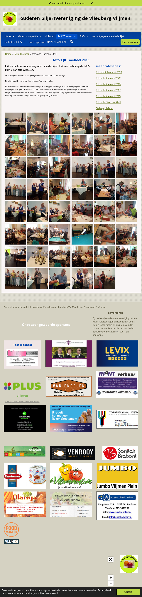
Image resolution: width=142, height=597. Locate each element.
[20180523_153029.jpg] (15, 234)
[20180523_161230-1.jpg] (82, 278)
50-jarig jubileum (104, 108)
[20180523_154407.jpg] (15, 278)
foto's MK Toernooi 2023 (109, 72)
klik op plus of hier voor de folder (22, 401)
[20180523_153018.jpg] (104, 145)
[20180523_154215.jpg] (82, 167)
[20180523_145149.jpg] (104, 123)
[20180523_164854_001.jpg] (104, 212)
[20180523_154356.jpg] (15, 190)
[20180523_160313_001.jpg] (82, 190)
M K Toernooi (22, 54)
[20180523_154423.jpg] (38, 278)
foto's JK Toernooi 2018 (44, 54)
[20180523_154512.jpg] (60, 190)
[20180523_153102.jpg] (126, 256)
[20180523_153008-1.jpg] (38, 234)
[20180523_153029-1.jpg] (82, 256)
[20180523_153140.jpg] (60, 167)
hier (117, 331)
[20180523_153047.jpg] (126, 145)
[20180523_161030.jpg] (15, 212)
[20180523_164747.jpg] (126, 212)
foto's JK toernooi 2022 (108, 78)
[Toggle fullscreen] (111, 559)
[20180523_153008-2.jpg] (60, 256)
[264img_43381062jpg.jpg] (82, 234)
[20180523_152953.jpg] (82, 145)
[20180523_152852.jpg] (126, 234)
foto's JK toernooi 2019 (108, 84)
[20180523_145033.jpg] (60, 123)
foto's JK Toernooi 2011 (108, 102)
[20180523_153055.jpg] (15, 167)
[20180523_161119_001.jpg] (38, 212)
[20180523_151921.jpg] (38, 145)
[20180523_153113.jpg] (104, 256)
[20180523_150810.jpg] (82, 123)
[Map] (59, 571)
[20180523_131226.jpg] (38, 256)
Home (8, 54)
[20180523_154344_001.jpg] (126, 167)
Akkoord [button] (128, 592)
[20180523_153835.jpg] (38, 167)
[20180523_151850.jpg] (15, 145)
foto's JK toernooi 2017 (108, 90)
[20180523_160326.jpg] (104, 190)
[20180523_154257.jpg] (104, 167)
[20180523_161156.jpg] (60, 212)
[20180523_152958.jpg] (15, 256)
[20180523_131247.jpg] (15, 123)
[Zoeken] (71, 41)
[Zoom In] (111, 577)
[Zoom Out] (111, 583)
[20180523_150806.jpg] (38, 123)
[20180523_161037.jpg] (60, 278)
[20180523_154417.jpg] (38, 190)
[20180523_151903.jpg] (126, 123)
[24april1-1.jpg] (60, 234)
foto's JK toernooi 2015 (108, 96)
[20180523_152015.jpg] (60, 145)
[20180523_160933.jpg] (126, 190)
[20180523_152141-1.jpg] (104, 234)
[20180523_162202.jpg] (82, 212)
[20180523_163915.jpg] (104, 278)
